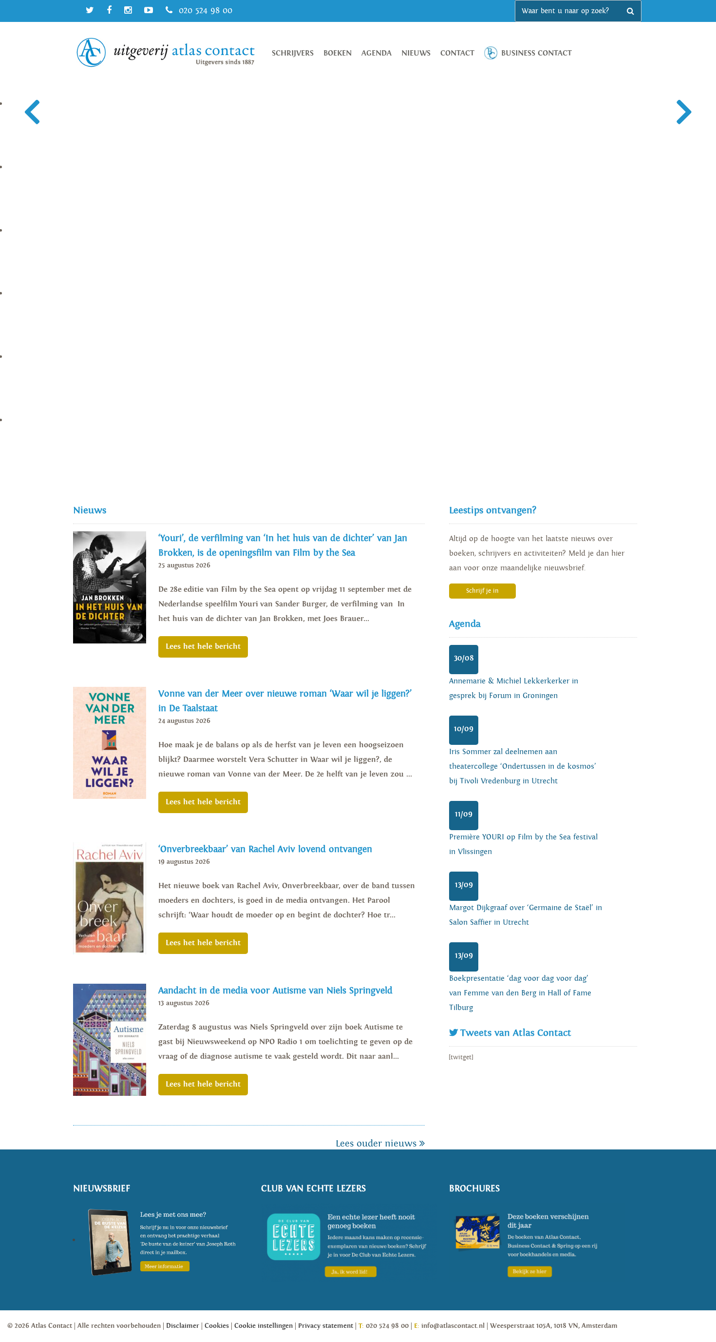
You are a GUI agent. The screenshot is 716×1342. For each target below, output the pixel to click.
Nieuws (416, 53)
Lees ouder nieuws (377, 1143)
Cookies (217, 1326)
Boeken (337, 53)
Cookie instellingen (263, 1326)
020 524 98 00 (204, 10)
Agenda (376, 53)
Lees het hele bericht (203, 646)
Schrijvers (293, 53)
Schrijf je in (482, 591)
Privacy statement (325, 1326)
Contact (457, 53)
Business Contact (536, 53)
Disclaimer (182, 1326)
